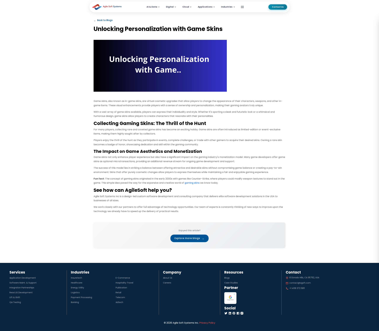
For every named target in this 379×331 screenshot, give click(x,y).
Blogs (227, 277)
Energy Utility (77, 287)
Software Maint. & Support (23, 282)
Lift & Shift (14, 297)
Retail (118, 292)
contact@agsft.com (300, 282)
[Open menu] (242, 7)
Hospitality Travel (124, 282)
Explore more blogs (189, 238)
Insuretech (76, 277)
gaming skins (192, 183)
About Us (167, 277)
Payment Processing (81, 297)
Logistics (75, 292)
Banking (75, 302)
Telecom (120, 297)
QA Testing (15, 302)
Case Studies (231, 282)
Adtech (119, 302)
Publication (121, 287)
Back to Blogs (103, 20)
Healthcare (76, 282)
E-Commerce (123, 277)
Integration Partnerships (21, 287)
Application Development (22, 277)
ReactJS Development (21, 292)
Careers (167, 282)
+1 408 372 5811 (297, 288)
